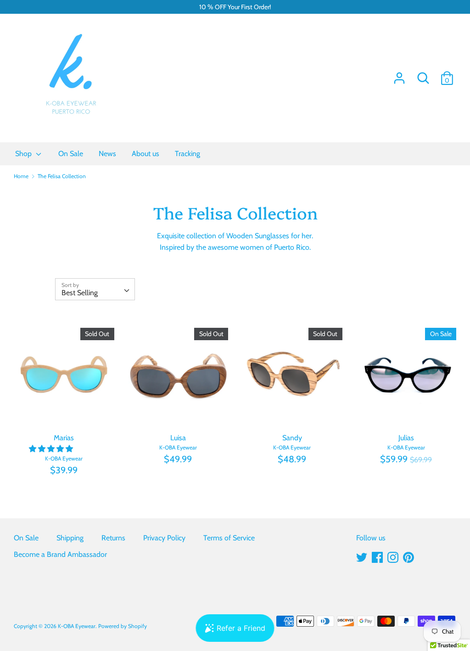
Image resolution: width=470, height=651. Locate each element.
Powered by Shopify (122, 626)
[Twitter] (361, 556)
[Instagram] (392, 556)
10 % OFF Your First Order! (235, 7)
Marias (64, 437)
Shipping (70, 537)
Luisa (178, 437)
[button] (52, 448)
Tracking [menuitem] (187, 153)
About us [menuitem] (145, 153)
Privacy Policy (164, 537)
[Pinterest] (408, 556)
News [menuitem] (107, 153)
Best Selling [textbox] (80, 292)
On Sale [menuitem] (70, 153)
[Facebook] (377, 556)
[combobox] (95, 289)
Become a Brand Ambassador (60, 554)
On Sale (26, 537)
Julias (406, 437)
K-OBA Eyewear (76, 626)
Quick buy (64, 412)
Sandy (292, 437)
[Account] (399, 74)
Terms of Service (229, 537)
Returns (113, 537)
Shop (24, 153)
